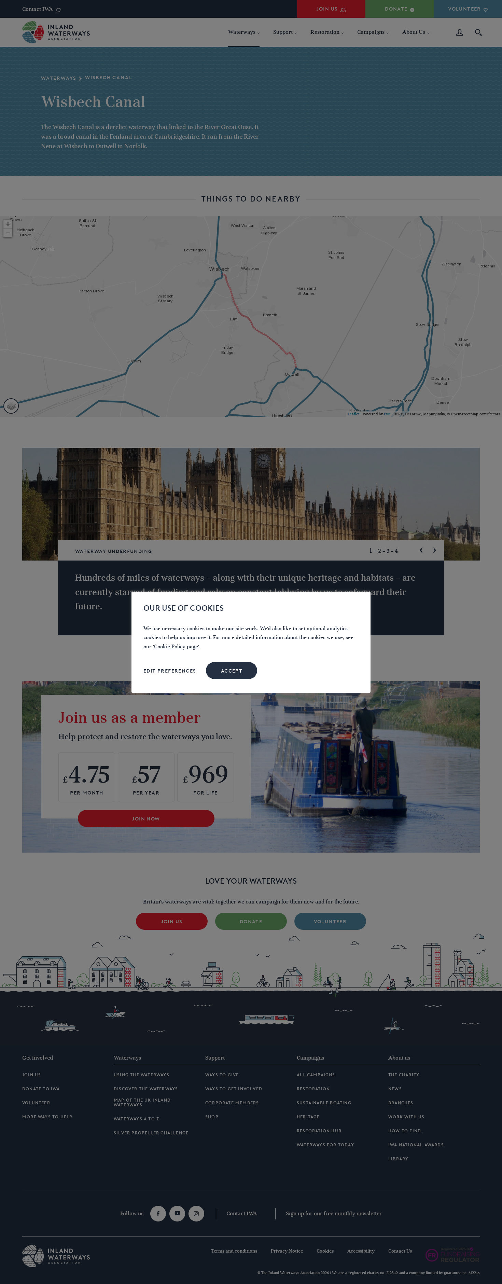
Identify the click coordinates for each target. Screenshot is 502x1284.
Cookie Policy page (176, 647)
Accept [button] (231, 671)
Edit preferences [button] (169, 671)
